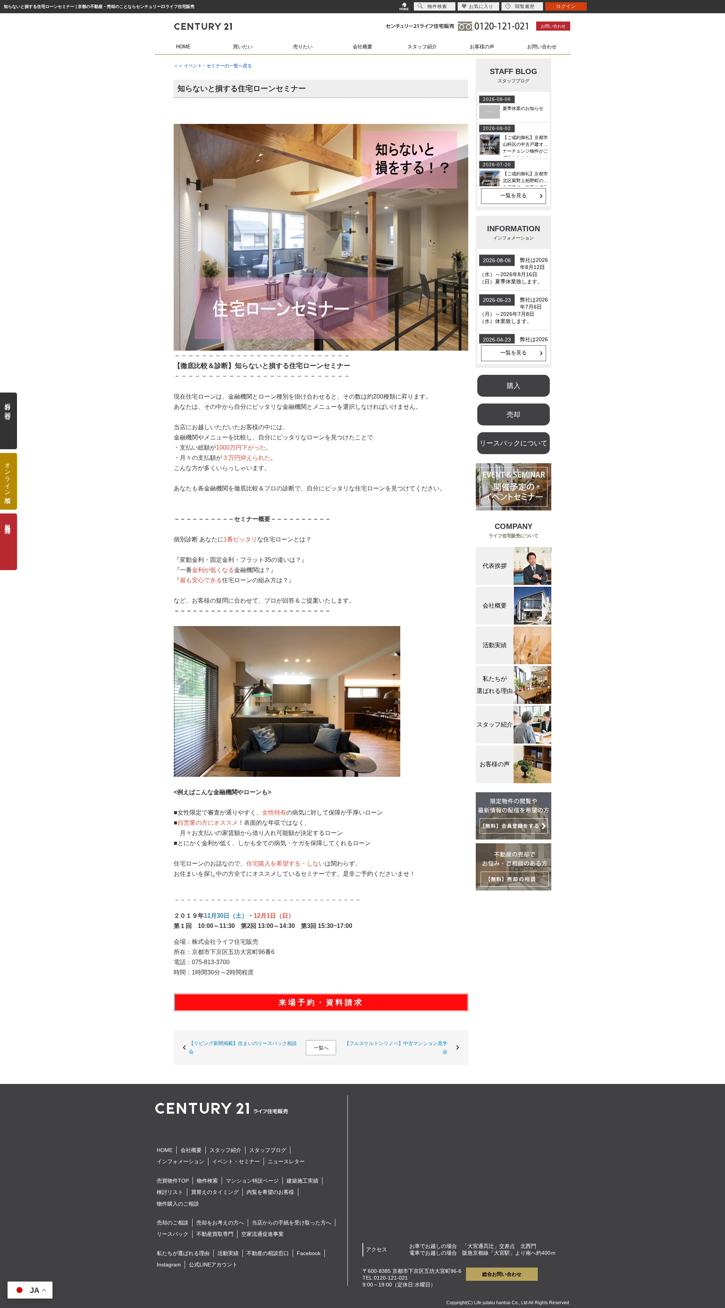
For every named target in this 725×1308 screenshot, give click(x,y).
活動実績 (228, 1253)
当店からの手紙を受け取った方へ (291, 1223)
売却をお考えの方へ (220, 1223)
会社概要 (362, 46)
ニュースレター (286, 1161)
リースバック (172, 1234)
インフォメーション (180, 1161)
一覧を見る (513, 195)
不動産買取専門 (214, 1234)
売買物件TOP (173, 1181)
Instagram (169, 1265)
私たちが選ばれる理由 (183, 1253)
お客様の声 (482, 46)
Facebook (309, 1253)
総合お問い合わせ (501, 1274)
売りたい (303, 46)
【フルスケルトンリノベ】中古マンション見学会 (395, 1047)
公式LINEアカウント (213, 1265)
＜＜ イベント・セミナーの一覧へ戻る (213, 65)
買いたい (243, 46)
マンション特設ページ (252, 1181)
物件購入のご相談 (178, 1204)
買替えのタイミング (215, 1192)
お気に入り (481, 6)
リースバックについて (514, 443)
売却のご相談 (172, 1223)
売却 (513, 414)
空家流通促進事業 (262, 1234)
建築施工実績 (302, 1181)
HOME (183, 46)
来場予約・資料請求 (321, 1002)
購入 (513, 386)
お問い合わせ (553, 26)
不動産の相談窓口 (268, 1253)
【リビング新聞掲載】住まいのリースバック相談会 (243, 1047)
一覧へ (321, 1048)
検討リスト (170, 1192)
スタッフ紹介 (422, 46)
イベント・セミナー (236, 1161)
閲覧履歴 (525, 6)
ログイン (566, 6)
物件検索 (207, 1181)
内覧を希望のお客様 (270, 1192)
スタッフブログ (267, 1150)
